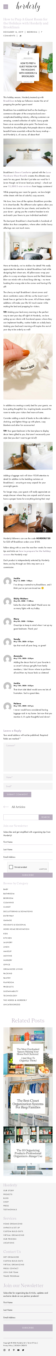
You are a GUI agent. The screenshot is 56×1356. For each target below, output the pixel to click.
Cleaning (8, 902)
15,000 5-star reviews (20, 186)
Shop (6, 1202)
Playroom (8, 982)
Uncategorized (11, 1004)
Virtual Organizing (13, 1235)
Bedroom (32, 32)
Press (6, 1206)
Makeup (7, 951)
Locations (8, 1243)
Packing (7, 973)
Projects (8, 1194)
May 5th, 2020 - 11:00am (24, 601)
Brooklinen (9, 100)
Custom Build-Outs (13, 1261)
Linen (6, 947)
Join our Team (10, 1272)
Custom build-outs (13, 1231)
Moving (7, 956)
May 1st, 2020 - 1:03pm (23, 581)
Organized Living (13, 969)
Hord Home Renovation (16, 929)
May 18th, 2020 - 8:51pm (24, 706)
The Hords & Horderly (15, 1000)
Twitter (23, 1350)
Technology (10, 995)
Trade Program (11, 1276)
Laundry (8, 942)
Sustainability (10, 991)
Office (6, 964)
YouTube (18, 1350)
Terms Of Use (32, 1343)
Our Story (8, 1190)
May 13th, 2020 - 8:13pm (24, 641)
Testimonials (10, 1209)
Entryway (8, 916)
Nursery (7, 960)
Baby (5, 889)
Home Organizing (13, 1224)
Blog (6, 1198)
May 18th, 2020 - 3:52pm (24, 686)
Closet (7, 907)
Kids (5, 933)
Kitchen (7, 938)
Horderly (28, 7)
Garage (7, 920)
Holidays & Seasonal (14, 924)
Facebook (9, 1350)
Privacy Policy (8, 1345)
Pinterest (14, 1350)
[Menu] (5, 6)
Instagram (4, 1350)
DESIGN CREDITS (21, 1345)
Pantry (7, 978)
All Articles (18, 807)
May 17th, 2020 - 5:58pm (24, 658)
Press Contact (11, 1268)
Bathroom (9, 893)
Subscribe (28, 875)
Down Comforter (23, 172)
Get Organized (11, 1257)
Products (8, 986)
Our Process (10, 1239)
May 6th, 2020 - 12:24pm (24, 621)
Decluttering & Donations (18, 911)
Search (45, 817)
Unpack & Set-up (11, 1227)
